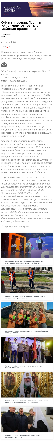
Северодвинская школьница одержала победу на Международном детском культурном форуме (24, 262)
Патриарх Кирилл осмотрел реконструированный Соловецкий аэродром (23, 436)
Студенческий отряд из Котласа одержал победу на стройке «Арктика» (24, 366)
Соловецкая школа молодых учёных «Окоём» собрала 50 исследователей (26, 332)
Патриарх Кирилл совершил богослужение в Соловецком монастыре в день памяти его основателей (26, 401)
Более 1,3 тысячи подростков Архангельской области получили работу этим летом (25, 297)
